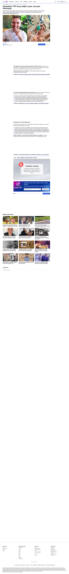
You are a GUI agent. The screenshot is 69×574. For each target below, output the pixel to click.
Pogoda (30, 1)
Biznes (34, 1)
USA (19, 555)
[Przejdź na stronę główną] (4, 2)
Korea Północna (21, 547)
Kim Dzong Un (53, 547)
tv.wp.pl (4, 549)
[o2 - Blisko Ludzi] (7, 2)
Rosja (19, 550)
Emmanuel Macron (53, 550)
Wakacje (36, 555)
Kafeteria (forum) (5, 548)
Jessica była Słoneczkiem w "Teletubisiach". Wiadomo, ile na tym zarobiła (34, 154)
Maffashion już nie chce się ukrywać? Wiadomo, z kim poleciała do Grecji (33, 103)
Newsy (36, 547)
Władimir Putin (53, 549)
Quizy (21, 1)
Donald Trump (53, 548)
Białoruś (20, 557)
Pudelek (4, 550)
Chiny (35, 550)
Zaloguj (62, 1)
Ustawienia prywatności (50, 565)
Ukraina (20, 548)
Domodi (4, 547)
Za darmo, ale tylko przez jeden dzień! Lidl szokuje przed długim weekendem (34, 74)
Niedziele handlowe (37, 548)
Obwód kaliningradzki (38, 549)
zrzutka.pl (40, 135)
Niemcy (20, 556)
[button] (58, 1)
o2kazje (16, 1)
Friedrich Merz (53, 555)
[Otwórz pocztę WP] (55, 1)
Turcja (19, 549)
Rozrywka (25, 1)
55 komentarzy (42, 44)
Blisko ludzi (11, 1)
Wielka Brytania (21, 558)
